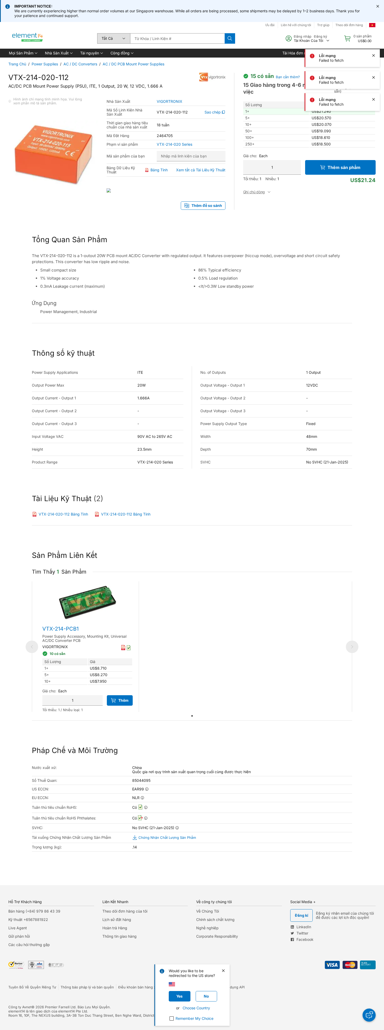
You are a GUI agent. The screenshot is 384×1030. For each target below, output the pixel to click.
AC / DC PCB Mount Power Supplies (133, 64)
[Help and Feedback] (369, 1015)
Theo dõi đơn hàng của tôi (124, 911)
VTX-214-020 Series (174, 144)
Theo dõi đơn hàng (349, 25)
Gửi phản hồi (19, 936)
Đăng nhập (302, 36)
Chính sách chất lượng (215, 919)
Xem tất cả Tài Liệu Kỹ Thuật (200, 170)
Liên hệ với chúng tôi (296, 25)
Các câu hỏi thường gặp (29, 944)
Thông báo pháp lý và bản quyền (87, 987)
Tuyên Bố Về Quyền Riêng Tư (32, 987)
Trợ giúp (323, 25)
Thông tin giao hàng (119, 936)
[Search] (230, 38)
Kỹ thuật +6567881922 (28, 919)
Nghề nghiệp (207, 928)
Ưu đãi (270, 25)
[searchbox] (177, 38)
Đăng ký (320, 36)
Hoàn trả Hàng (114, 928)
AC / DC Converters (80, 64)
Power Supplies (45, 64)
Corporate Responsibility (217, 936)
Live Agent (17, 928)
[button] (23, 53)
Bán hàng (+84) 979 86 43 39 (34, 911)
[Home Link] (27, 38)
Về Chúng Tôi (207, 911)
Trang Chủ (17, 64)
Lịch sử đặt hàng (116, 919)
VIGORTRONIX (169, 101)
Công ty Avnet (19, 1007)
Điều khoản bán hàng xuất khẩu (144, 987)
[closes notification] (377, 6)
